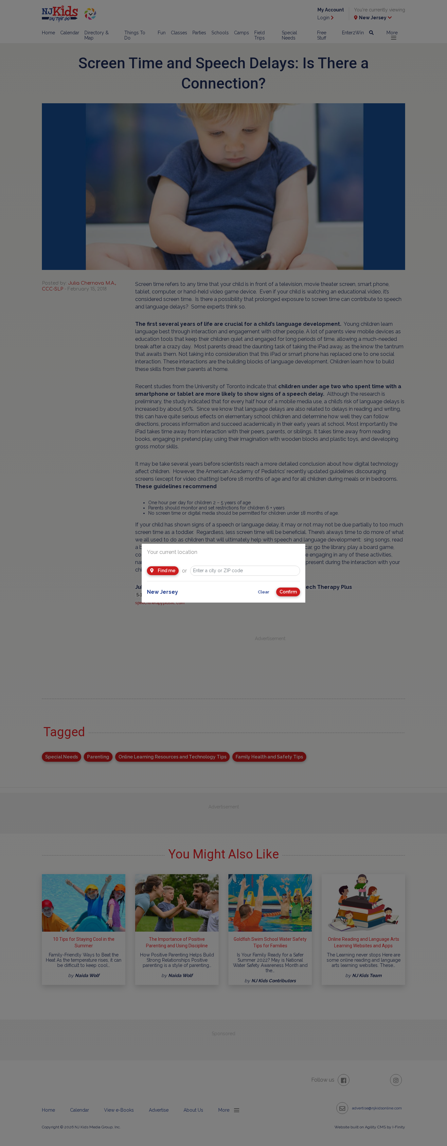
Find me (166, 570)
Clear (263, 592)
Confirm (288, 591)
